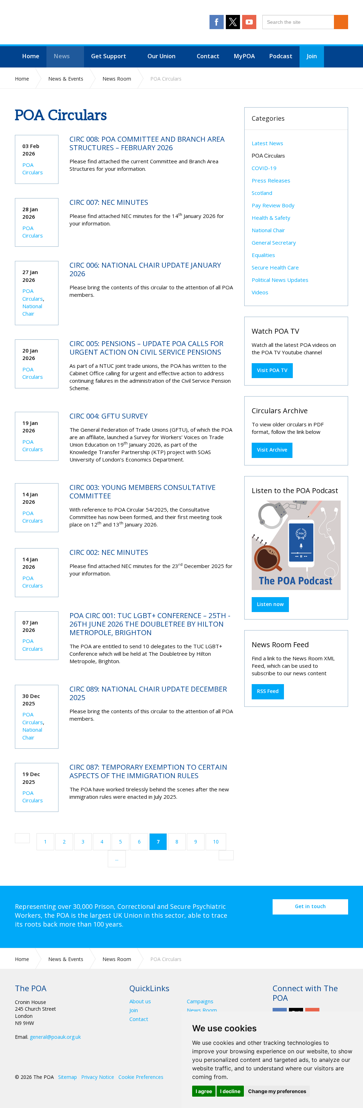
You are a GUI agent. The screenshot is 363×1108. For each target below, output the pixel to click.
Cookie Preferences (140, 1077)
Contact (138, 1019)
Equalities (263, 254)
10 (216, 841)
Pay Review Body (273, 205)
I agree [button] (204, 1091)
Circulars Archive (280, 410)
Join (133, 1010)
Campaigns (200, 1001)
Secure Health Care (275, 267)
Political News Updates (280, 279)
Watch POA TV (275, 331)
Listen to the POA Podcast (295, 490)
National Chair (32, 309)
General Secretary (274, 242)
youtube (249, 22)
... (116, 858)
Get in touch (310, 906)
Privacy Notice (97, 1077)
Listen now (270, 604)
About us (140, 1001)
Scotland (262, 192)
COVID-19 (264, 167)
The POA (88, 23)
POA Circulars (32, 168)
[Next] (226, 855)
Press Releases (271, 180)
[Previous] (22, 838)
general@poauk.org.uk (55, 1036)
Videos (260, 292)
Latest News (267, 143)
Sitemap (67, 1077)
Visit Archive (272, 449)
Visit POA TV (272, 370)
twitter (233, 22)
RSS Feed (268, 691)
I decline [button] (230, 1091)
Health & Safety (271, 217)
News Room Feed (280, 644)
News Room (202, 1010)
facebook (217, 22)
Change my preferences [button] (277, 1091)
